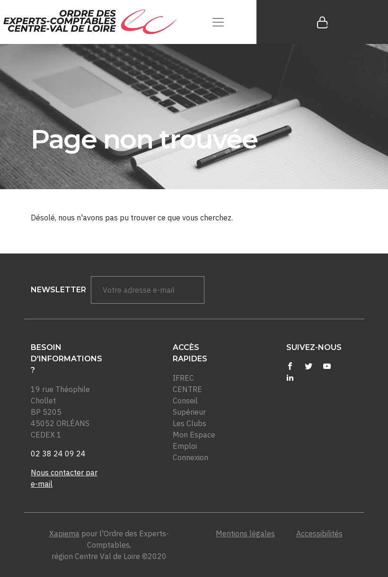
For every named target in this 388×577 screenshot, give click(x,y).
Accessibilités (319, 533)
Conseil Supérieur (189, 406)
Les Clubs (189, 423)
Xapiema (64, 533)
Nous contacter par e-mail (64, 478)
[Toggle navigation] (217, 22)
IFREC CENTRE (187, 383)
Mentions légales (245, 533)
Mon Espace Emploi (194, 440)
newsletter (58, 289)
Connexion (190, 457)
